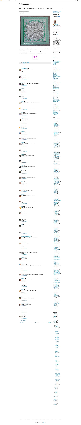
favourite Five (56, 178)
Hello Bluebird (56, 192)
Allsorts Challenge (56, 99)
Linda (22, 211)
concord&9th (56, 158)
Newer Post (21, 322)
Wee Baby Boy (57, 330)
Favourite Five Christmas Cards (31, 8)
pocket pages (56, 240)
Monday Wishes (57, 373)
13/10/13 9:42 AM (24, 109)
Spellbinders (56, 264)
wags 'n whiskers (56, 296)
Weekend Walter (57, 361)
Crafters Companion (57, 159)
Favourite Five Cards (41, 8)
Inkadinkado (56, 202)
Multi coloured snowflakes (57, 338)
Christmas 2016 (56, 145)
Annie (55, 123)
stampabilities (56, 266)
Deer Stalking (57, 339)
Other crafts (56, 231)
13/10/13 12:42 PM (24, 167)
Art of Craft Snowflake (57, 341)
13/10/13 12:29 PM (24, 162)
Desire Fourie (23, 75)
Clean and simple (56, 154)
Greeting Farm (56, 189)
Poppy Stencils (56, 242)
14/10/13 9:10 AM (24, 286)
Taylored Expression (57, 280)
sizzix (55, 261)
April (56, 391)
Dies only (55, 168)
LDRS (55, 212)
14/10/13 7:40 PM (24, 312)
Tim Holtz (55, 289)
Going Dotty (57, 380)
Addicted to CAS (55, 101)
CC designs (56, 143)
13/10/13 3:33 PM (24, 215)
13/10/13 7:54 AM (24, 72)
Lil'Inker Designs (56, 213)
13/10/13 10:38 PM (24, 275)
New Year (55, 229)
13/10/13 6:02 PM (24, 248)
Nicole (22, 101)
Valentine (55, 293)
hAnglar (55, 191)
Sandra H (22, 257)
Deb (22, 224)
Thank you (55, 284)
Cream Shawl (57, 342)
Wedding (55, 298)
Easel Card (56, 172)
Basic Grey (55, 130)
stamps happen (56, 271)
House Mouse (56, 199)
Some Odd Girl (56, 263)
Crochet (55, 163)
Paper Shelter (56, 233)
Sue (22, 82)
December (56, 326)
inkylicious (55, 203)
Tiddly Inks (55, 288)
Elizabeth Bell (56, 174)
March (56, 392)
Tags (55, 279)
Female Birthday (56, 181)
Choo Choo (56, 369)
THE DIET (24, 8)
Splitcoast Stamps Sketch (57, 347)
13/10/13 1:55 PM (24, 191)
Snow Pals (56, 351)
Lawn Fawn (56, 211)
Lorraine (22, 251)
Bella (55, 131)
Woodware (55, 305)
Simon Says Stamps (57, 259)
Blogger (44, 422)
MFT (55, 222)
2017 (55, 320)
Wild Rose (55, 302)
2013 (55, 325)
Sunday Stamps (55, 105)
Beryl (22, 112)
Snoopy (55, 262)
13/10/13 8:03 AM (24, 79)
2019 (55, 317)
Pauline (22, 194)
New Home (56, 228)
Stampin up (56, 270)
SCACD (55, 255)
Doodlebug (55, 169)
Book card (55, 136)
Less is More (55, 98)
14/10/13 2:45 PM (24, 300)
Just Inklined (56, 205)
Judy (22, 206)
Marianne (55, 219)
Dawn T (22, 106)
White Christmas (57, 379)
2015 (55, 322)
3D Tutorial (47, 8)
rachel (22, 176)
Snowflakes (56, 331)
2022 (55, 313)
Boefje (55, 135)
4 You (56, 365)
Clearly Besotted (56, 156)
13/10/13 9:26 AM (24, 98)
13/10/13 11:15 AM (24, 151)
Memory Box (56, 220)
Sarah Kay (55, 251)
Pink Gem (55, 239)
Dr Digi (55, 170)
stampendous (56, 269)
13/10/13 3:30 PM (24, 203)
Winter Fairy (57, 334)
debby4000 (56, 24)
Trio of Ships (57, 370)
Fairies (55, 177)
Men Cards (56, 221)
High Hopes (56, 194)
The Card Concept (56, 84)
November (56, 327)
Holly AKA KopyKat (24, 303)
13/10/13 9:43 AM (24, 115)
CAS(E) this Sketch (56, 83)
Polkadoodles (56, 241)
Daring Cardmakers (56, 91)
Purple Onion (56, 247)
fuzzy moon (56, 183)
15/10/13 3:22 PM (24, 318)
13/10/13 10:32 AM (24, 139)
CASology (54, 64)
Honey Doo (56, 198)
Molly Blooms (56, 224)
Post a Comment (23, 320)
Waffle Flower (56, 295)
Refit (55, 248)
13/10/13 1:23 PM (24, 178)
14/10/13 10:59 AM (24, 293)
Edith (22, 296)
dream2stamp (56, 171)
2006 (55, 404)
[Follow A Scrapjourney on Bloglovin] (56, 16)
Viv (21, 148)
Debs (22, 181)
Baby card (55, 127)
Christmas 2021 (56, 151)
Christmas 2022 (56, 152)
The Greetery (56, 285)
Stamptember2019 (57, 273)
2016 (55, 321)
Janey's (55, 204)
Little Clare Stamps (57, 215)
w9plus (55, 294)
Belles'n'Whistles (56, 132)
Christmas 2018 (56, 147)
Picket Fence (56, 237)
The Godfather (57, 348)
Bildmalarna (56, 133)
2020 (55, 316)
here (57, 34)
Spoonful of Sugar (57, 265)
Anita (22, 218)
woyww (55, 306)
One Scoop (56, 364)
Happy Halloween (57, 381)
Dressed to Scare (57, 376)
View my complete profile (57, 26)
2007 (55, 403)
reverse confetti (56, 249)
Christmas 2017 (56, 146)
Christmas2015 (56, 153)
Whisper (22, 170)
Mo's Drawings (56, 223)
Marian (22, 88)
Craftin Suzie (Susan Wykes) (26, 236)
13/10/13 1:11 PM (24, 173)
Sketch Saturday (55, 97)
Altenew (55, 122)
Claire (22, 165)
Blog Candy (56, 134)
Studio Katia (56, 274)
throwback (55, 287)
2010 (55, 399)
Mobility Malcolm (57, 352)
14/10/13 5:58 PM (24, 305)
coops (22, 289)
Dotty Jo (22, 154)
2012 (55, 396)
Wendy (22, 142)
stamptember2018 (57, 272)
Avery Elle (55, 126)
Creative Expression (57, 161)
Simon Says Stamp (57, 257)
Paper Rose (56, 232)
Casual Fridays (56, 142)
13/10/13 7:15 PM (24, 254)
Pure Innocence (56, 246)
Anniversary (56, 124)
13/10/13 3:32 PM (24, 208)
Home (20, 8)
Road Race (56, 366)
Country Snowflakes (57, 333)
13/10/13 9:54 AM (24, 128)
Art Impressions (56, 125)
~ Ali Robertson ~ (24, 118)
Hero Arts (55, 193)
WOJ (55, 304)
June (56, 388)
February (56, 393)
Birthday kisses (57, 356)
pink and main (56, 238)
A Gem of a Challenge (56, 100)
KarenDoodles (56, 206)
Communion (56, 157)
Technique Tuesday (57, 282)
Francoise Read (56, 182)
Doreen (22, 131)
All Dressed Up (56, 118)
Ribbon (56, 360)
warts (55, 297)
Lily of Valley (56, 214)
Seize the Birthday (56, 87)
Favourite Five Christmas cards (56, 180)
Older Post (49, 322)
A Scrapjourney (25, 4)
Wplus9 (55, 307)
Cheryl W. (22, 278)
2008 (55, 401)
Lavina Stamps (56, 210)
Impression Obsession (57, 200)
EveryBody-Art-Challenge (57, 61)
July (56, 387)
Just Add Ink (55, 92)
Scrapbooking (56, 256)
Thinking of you (56, 286)
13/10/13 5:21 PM (24, 233)
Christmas (23, 63)
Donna (22, 159)
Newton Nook (56, 230)
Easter (55, 173)
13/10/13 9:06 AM (24, 85)
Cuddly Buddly (56, 164)
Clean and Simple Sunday (57, 375)
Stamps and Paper (24, 68)
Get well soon (56, 184)
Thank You (56, 357)
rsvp (55, 250)
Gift (54, 185)
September (57, 384)
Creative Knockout (56, 88)
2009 (55, 400)
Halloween (55, 190)
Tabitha (56, 355)
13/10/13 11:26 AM (24, 156)
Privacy (51, 8)
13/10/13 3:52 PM (24, 221)
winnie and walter (56, 303)
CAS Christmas (55, 112)
